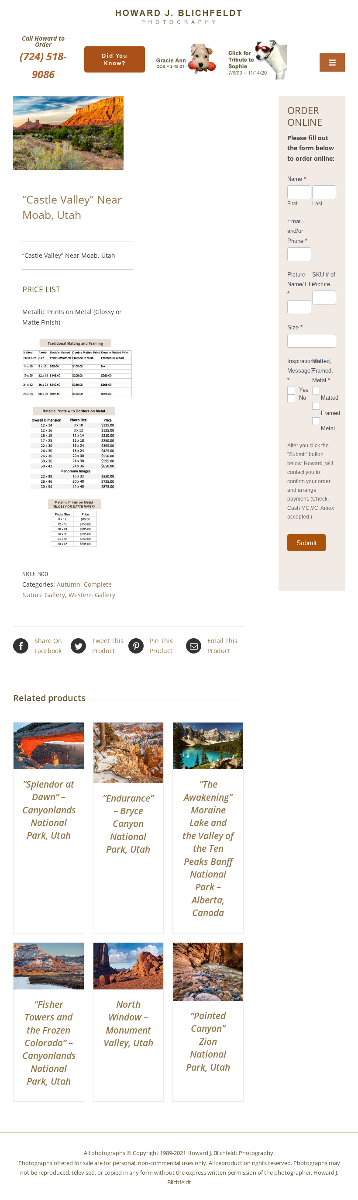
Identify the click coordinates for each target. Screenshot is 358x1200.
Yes (303, 390)
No (301, 398)
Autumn (68, 584)
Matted (328, 397)
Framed (328, 413)
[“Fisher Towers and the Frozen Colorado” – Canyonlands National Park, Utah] (49, 948)
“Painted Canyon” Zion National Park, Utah (208, 1041)
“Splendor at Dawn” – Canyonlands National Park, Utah (49, 810)
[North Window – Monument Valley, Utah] (128, 948)
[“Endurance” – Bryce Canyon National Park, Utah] (128, 727)
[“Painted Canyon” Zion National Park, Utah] (208, 948)
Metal (328, 428)
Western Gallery (92, 595)
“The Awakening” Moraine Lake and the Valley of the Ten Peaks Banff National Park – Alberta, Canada (208, 848)
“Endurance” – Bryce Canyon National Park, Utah (128, 824)
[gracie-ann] (186, 47)
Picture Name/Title (299, 284)
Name (296, 179)
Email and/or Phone (297, 231)
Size (295, 327)
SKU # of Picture (323, 279)
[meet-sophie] (257, 42)
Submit (306, 542)
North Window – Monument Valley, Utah (128, 1023)
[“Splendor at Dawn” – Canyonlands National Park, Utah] (49, 727)
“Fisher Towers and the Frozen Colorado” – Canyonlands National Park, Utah (49, 1042)
